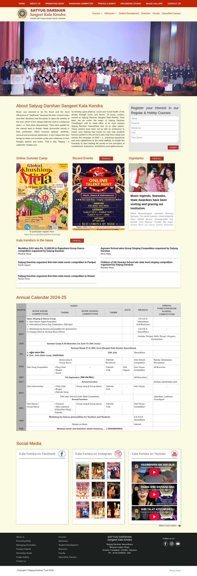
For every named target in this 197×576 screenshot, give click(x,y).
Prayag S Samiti (107, 3)
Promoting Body (54, 3)
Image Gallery (154, 3)
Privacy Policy (175, 496)
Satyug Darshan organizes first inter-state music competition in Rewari (56, 201)
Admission (109, 13)
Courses (96, 13)
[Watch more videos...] (179, 451)
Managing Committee (81, 3)
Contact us (174, 3)
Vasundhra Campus (171, 13)
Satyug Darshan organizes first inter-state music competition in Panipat (57, 187)
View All (106, 84)
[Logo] (42, 14)
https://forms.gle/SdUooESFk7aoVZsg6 (42, 160)
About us (35, 3)
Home (22, 3)
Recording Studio (131, 3)
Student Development (129, 13)
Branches (145, 13)
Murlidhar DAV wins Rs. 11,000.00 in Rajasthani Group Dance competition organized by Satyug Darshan (51, 174)
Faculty (156, 13)
